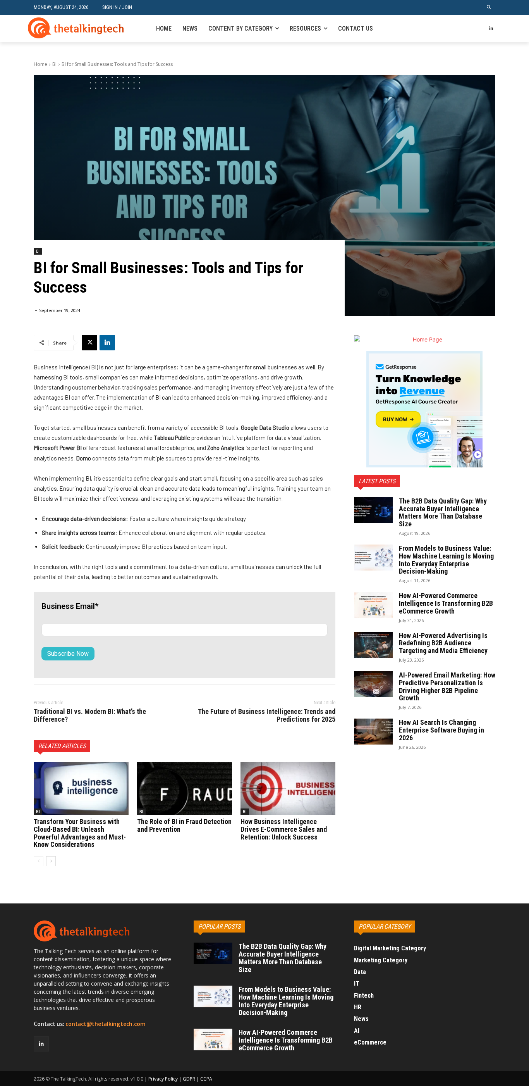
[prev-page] (38, 861)
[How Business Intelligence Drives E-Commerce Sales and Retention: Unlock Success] (287, 788)
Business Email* (69, 606)
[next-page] (51, 861)
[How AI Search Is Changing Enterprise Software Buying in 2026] (373, 732)
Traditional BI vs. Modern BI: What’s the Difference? (90, 715)
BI (54, 64)
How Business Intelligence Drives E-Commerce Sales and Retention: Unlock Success (283, 829)
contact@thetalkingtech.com (105, 1023)
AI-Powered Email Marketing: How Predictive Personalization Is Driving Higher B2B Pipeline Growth (447, 686)
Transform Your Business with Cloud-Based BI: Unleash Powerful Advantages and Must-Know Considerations (80, 832)
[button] (489, 8)
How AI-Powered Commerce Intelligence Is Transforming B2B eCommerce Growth (446, 603)
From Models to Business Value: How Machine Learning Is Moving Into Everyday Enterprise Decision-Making (446, 559)
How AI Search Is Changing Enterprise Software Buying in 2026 (441, 730)
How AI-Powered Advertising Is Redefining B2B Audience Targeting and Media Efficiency (443, 643)
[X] (89, 342)
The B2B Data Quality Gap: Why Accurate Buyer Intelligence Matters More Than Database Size (443, 512)
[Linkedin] (490, 28)
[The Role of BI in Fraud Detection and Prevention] (184, 788)
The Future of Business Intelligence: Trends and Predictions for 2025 (266, 715)
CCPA (206, 1079)
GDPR (189, 1079)
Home (40, 64)
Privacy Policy (163, 1079)
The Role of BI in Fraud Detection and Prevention (184, 825)
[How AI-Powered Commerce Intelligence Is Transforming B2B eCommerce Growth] (373, 605)
